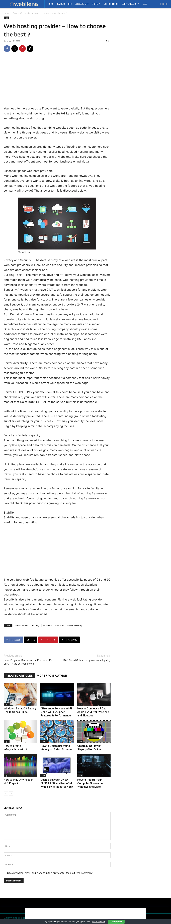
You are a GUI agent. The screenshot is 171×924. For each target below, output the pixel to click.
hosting (35, 625)
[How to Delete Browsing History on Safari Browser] (57, 731)
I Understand (116, 921)
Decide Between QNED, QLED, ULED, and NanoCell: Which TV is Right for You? (56, 783)
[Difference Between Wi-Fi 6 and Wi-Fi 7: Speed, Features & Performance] (57, 694)
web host (59, 625)
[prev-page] (6, 794)
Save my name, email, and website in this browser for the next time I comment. (50, 872)
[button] (164, 4)
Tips (15, 13)
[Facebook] (7, 48)
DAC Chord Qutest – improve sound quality (87, 660)
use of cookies (98, 921)
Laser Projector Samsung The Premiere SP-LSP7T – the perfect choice (28, 662)
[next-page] (11, 794)
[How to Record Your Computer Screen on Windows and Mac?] (94, 765)
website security (74, 625)
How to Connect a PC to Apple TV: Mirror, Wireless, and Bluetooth (93, 712)
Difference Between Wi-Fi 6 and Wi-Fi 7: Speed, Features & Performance (56, 712)
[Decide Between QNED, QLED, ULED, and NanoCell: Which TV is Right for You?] (57, 765)
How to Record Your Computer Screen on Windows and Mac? (90, 783)
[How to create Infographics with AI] (20, 731)
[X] (14, 48)
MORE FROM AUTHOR (52, 675)
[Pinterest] (22, 48)
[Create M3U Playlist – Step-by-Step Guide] (94, 731)
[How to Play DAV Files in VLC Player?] (20, 765)
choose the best (21, 625)
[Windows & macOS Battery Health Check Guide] (20, 694)
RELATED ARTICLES (19, 675)
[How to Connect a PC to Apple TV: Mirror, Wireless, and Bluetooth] (94, 694)
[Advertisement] (57, 81)
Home (7, 13)
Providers (47, 625)
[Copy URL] (30, 48)
